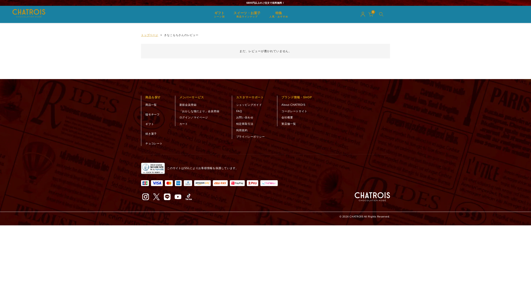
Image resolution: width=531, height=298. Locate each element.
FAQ (239, 111)
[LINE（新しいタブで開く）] (167, 196)
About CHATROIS (293, 104)
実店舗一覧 (288, 123)
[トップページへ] (372, 196)
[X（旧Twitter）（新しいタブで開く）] (156, 196)
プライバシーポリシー (250, 136)
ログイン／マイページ (193, 117)
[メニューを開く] (381, 14)
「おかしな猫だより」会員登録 (199, 111)
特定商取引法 (244, 123)
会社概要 (287, 117)
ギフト (149, 124)
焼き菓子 (151, 133)
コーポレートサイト (294, 111)
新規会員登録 (188, 104)
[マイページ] (362, 14)
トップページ (149, 35)
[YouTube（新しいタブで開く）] (178, 196)
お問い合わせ (244, 117)
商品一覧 (151, 104)
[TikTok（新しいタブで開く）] (188, 196)
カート (183, 123)
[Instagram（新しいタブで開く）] (145, 196)
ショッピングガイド (249, 104)
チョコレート (154, 143)
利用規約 (242, 130)
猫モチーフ (152, 114)
